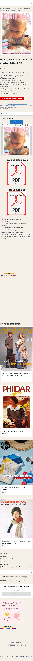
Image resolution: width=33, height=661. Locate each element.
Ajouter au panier (12, 98)
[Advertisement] (16, 255)
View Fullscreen (16, 122)
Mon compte (4, 561)
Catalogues (7, 108)
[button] (30, 14)
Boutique (3, 556)
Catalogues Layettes (19, 105)
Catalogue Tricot (10, 105)
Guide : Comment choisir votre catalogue (14, 577)
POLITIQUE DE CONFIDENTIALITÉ (16, 645)
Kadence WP (29, 656)
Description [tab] (4, 114)
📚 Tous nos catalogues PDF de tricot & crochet (15, 567)
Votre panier (4, 564)
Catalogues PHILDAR (13, 107)
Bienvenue (3, 553)
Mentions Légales (16, 642)
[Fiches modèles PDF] (16, 203)
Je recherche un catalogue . (9, 559)
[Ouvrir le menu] (31, 3)
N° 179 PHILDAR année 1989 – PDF (13, 431)
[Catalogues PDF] (16, 173)
